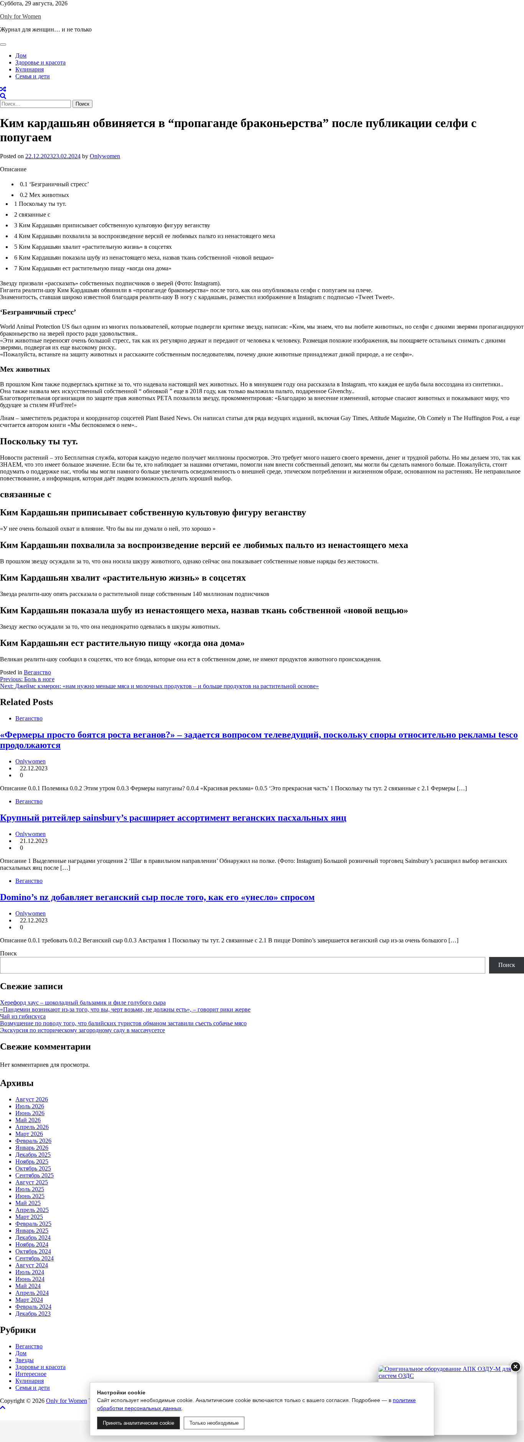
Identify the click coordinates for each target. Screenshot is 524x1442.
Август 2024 (31, 1265)
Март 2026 (29, 1134)
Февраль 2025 (33, 1223)
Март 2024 (29, 1299)
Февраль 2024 (33, 1306)
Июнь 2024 (29, 1279)
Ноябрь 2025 (31, 1161)
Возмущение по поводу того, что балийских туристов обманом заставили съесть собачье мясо (123, 1023)
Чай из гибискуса (23, 1016)
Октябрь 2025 (33, 1168)
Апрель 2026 (32, 1127)
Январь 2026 (31, 1147)
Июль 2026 (29, 1106)
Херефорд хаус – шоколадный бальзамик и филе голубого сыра (83, 1002)
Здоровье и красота (40, 62)
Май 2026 (28, 1120)
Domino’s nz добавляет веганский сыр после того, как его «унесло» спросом (157, 897)
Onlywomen (105, 156)
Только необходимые (214, 1423)
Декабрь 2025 (33, 1154)
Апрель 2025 (32, 1210)
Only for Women (20, 16)
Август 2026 (31, 1099)
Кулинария (29, 69)
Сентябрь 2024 (34, 1258)
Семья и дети (32, 76)
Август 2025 (31, 1182)
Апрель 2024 (32, 1293)
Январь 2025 (31, 1230)
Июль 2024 (29, 1272)
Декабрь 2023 (33, 1313)
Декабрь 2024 (33, 1237)
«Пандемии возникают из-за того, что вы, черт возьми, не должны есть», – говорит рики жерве (125, 1009)
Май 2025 (28, 1203)
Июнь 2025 (29, 1196)
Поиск (8, 953)
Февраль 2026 (33, 1140)
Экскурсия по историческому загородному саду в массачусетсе (82, 1030)
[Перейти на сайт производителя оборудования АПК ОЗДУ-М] (448, 1400)
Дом (20, 55)
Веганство (37, 672)
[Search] (3, 96)
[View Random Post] (3, 89)
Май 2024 (28, 1286)
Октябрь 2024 (33, 1251)
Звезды (24, 1360)
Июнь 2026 (29, 1113)
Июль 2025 (29, 1189)
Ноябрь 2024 (31, 1244)
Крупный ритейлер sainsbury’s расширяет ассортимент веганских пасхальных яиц (173, 818)
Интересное (30, 1374)
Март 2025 (29, 1217)
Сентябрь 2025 (34, 1175)
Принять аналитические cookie (138, 1423)
